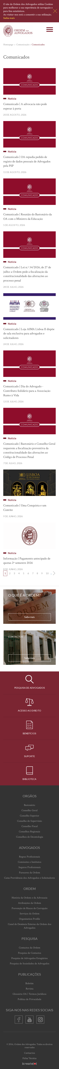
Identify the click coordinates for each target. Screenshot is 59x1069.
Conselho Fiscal (29, 826)
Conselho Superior (29, 815)
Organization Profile (29, 919)
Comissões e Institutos (29, 862)
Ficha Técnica (29, 1058)
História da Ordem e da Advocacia (29, 897)
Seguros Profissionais (30, 867)
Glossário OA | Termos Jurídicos (29, 994)
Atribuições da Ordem (29, 903)
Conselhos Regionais (29, 831)
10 (47, 573)
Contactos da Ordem (29, 947)
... (51, 573)
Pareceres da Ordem (29, 872)
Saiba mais (9, 18)
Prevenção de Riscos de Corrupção (30, 908)
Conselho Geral (29, 810)
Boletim (29, 983)
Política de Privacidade (29, 999)
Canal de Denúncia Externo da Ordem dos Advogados (29, 926)
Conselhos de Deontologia (29, 837)
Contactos (29, 1052)
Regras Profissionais (29, 856)
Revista (29, 988)
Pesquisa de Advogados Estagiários (29, 958)
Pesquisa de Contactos (29, 953)
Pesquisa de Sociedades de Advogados (29, 963)
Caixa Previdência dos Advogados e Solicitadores (29, 878)
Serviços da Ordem (29, 913)
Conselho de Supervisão (29, 821)
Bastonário (29, 805)
